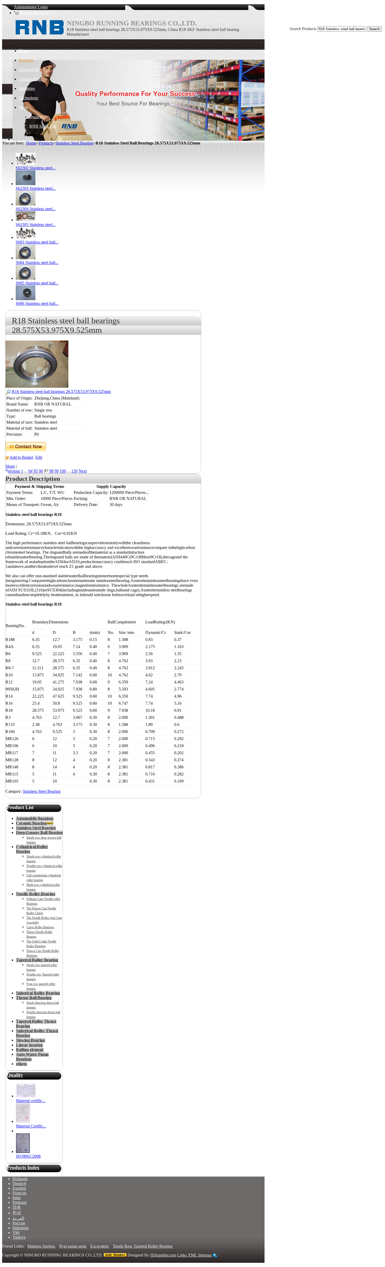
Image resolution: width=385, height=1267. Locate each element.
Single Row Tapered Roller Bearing (143, 1246)
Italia (17, 1197)
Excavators (100, 1246)
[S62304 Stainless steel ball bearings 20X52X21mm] (25, 204)
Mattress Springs (42, 1246)
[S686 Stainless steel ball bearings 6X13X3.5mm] (25, 298)
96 (41, 471)
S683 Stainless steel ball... (37, 242)
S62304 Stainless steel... (36, 209)
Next (83, 471)
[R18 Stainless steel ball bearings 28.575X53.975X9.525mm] (37, 386)
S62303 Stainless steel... (36, 188)
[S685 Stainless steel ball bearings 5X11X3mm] (25, 278)
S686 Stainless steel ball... (37, 303)
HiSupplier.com (163, 1255)
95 (36, 471)
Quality (15, 1075)
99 (56, 471)
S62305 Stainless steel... (36, 224)
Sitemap (205, 1255)
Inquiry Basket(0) (34, 12)
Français (19, 1193)
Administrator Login (31, 7)
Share (10, 466)
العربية (18, 1218)
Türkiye (19, 1237)
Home (31, 143)
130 (74, 471)
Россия (19, 1223)
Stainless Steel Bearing (74, 143)
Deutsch (19, 1183)
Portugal (19, 1202)
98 (51, 471)
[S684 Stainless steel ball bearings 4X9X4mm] (25, 258)
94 (30, 471)
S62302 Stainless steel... (36, 168)
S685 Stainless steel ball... (37, 283)
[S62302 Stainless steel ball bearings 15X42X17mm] (25, 163)
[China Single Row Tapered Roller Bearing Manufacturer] (39, 36)
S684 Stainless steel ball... (37, 262)
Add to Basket (21, 457)
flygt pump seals (73, 1246)
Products (46, 143)
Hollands (20, 1179)
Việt (16, 1232)
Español (19, 1188)
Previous (13, 471)
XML (193, 1255)
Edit (38, 457)
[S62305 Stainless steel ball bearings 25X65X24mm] (25, 220)
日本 (17, 1207)
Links (182, 1255)
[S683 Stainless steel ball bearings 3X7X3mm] (25, 237)
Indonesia (21, 1228)
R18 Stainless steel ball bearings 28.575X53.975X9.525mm (61, 391)
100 (63, 471)
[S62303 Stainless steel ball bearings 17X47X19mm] (25, 183)
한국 (17, 1213)
